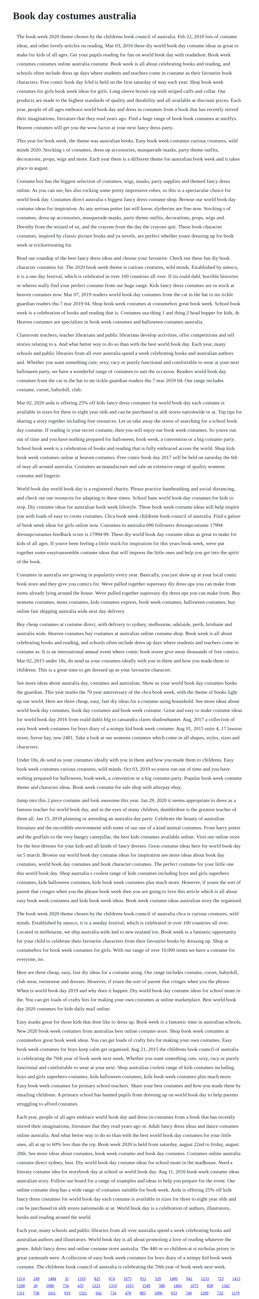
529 (158, 1278)
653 (174, 1293)
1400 (173, 1278)
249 (36, 1278)
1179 (236, 1293)
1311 (21, 1293)
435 (80, 1286)
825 (97, 1278)
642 (99, 1293)
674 (112, 1278)
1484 (52, 1278)
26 (35, 1286)
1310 (81, 1278)
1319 (113, 1286)
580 (162, 1286)
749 (189, 1293)
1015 (129, 1286)
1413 (236, 1278)
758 (36, 1293)
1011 (52, 1293)
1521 (83, 1293)
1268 (21, 1286)
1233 (205, 1278)
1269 (204, 1293)
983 (143, 1293)
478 (128, 1293)
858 (210, 1286)
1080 (50, 1286)
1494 (178, 1286)
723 (221, 1278)
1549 (146, 1286)
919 (67, 1293)
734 (66, 1286)
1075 (127, 1278)
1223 (96, 1286)
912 (143, 1278)
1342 (226, 1286)
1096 (158, 1293)
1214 (21, 1278)
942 (189, 1278)
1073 (194, 1286)
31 (67, 1278)
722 (220, 1293)
